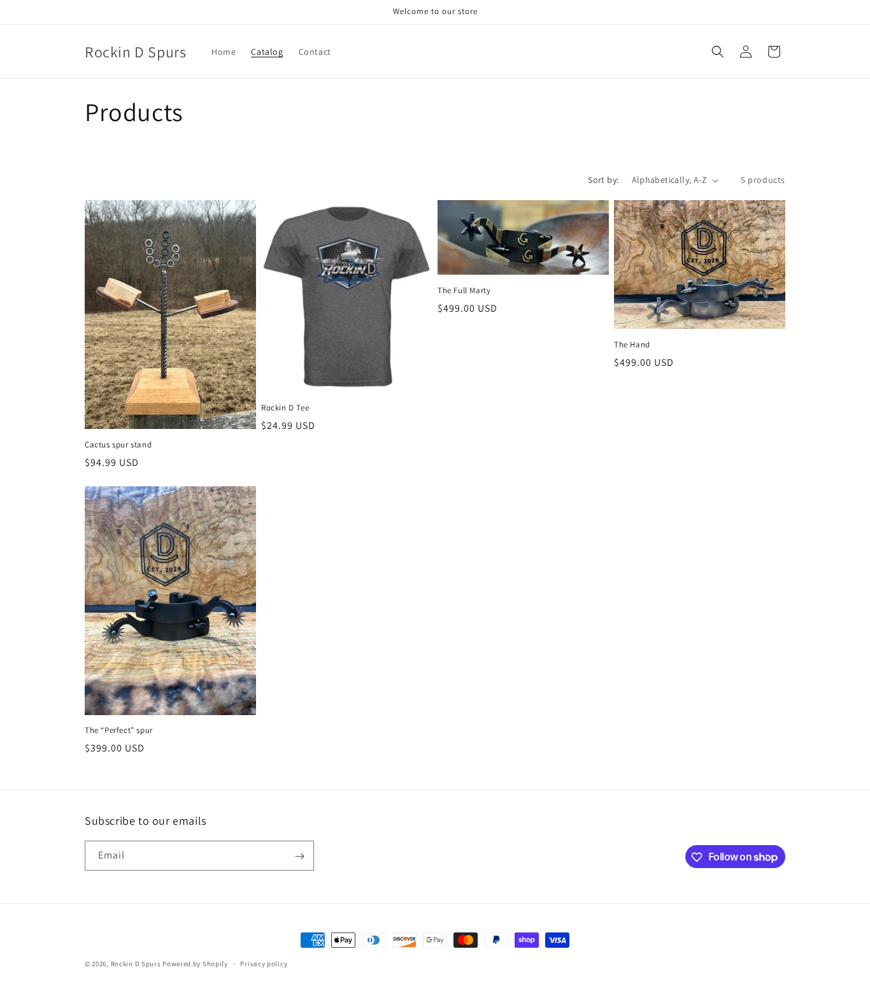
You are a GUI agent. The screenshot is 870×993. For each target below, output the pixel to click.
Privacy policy (263, 963)
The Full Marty (464, 291)
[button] (718, 52)
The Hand (632, 345)
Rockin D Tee (285, 408)
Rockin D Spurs (136, 963)
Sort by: (603, 179)
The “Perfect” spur (119, 730)
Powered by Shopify (195, 963)
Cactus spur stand (118, 445)
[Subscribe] (299, 856)
